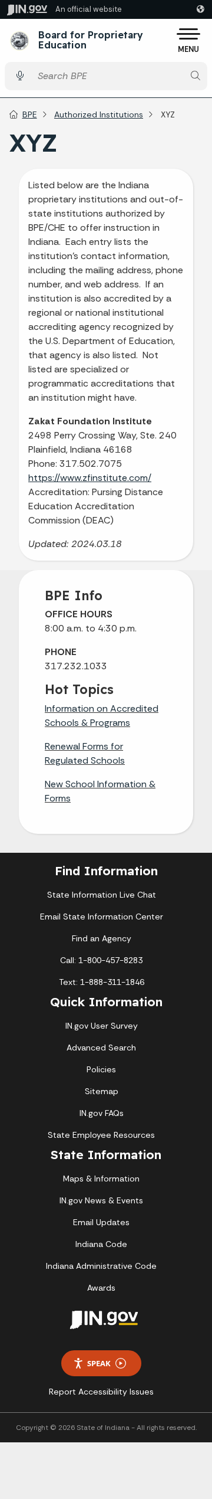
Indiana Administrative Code (101, 1266)
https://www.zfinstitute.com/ (89, 478)
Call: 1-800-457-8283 (101, 960)
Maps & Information (101, 1178)
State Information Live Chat (101, 894)
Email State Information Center (101, 916)
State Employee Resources (101, 1135)
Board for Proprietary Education (90, 40)
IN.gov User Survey (101, 1025)
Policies (101, 1069)
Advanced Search (101, 1047)
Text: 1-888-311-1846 (101, 982)
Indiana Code (101, 1244)
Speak (99, 1363)
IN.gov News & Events (101, 1200)
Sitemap (101, 1091)
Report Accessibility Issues (101, 1391)
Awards (101, 1287)
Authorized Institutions (98, 114)
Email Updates (101, 1222)
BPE (29, 114)
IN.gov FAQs (102, 1113)
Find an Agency (101, 938)
